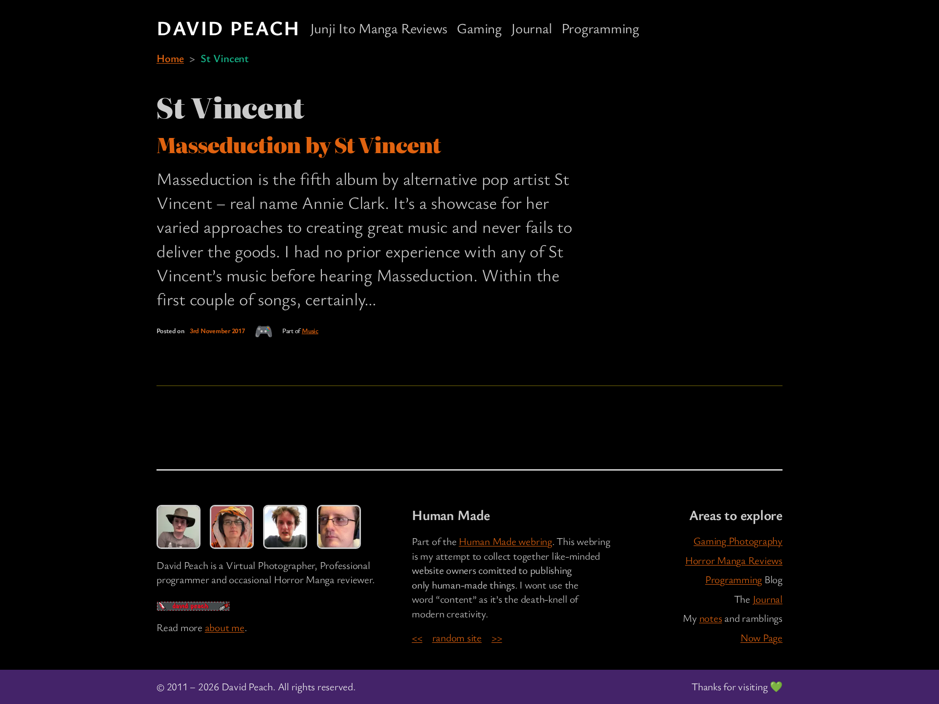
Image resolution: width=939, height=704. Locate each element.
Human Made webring (505, 541)
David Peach (228, 27)
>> (497, 637)
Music (310, 330)
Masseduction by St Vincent (298, 145)
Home (170, 57)
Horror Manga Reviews (733, 560)
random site (457, 637)
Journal (767, 599)
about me (225, 627)
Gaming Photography (737, 540)
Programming (733, 579)
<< (417, 637)
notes (710, 618)
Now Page (761, 637)
